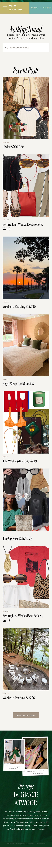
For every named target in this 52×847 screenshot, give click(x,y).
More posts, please (26, 715)
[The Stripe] (15, 7)
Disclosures (30, 843)
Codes (34, 8)
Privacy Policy (20, 843)
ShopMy (47, 8)
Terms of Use (10, 843)
